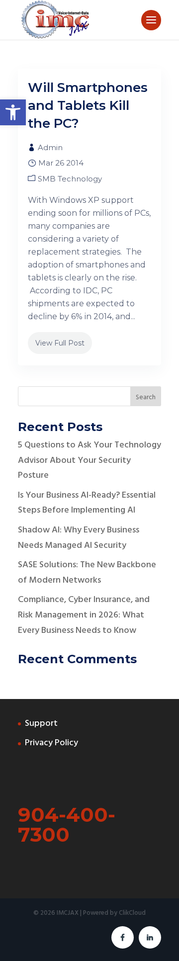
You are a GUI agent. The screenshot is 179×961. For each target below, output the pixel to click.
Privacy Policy (51, 743)
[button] (13, 112)
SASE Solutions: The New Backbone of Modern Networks (87, 573)
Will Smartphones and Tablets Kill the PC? (88, 105)
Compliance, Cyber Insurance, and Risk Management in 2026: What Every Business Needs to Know (84, 615)
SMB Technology (70, 178)
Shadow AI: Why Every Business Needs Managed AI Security (78, 538)
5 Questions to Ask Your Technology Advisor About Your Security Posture (89, 460)
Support (41, 723)
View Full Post (60, 343)
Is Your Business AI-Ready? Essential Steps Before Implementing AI (87, 503)
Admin (50, 147)
